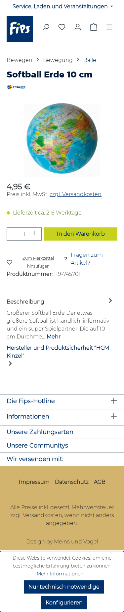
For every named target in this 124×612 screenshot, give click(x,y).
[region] (62, 140)
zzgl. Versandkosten (76, 194)
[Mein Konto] (78, 27)
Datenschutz (72, 482)
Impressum (34, 482)
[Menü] (109, 29)
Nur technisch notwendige (64, 587)
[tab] (60, 318)
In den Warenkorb (81, 234)
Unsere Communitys (37, 445)
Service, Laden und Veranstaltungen (61, 6)
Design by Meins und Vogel (62, 542)
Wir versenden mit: (35, 459)
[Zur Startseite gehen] (21, 29)
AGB (99, 482)
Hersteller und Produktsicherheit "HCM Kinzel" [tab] (58, 352)
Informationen (28, 416)
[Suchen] (46, 29)
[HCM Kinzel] (62, 87)
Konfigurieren (64, 602)
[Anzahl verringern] (14, 234)
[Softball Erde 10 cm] (62, 140)
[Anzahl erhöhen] (35, 234)
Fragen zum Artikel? (87, 259)
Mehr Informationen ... (62, 574)
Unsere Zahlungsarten (40, 432)
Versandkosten (42, 515)
